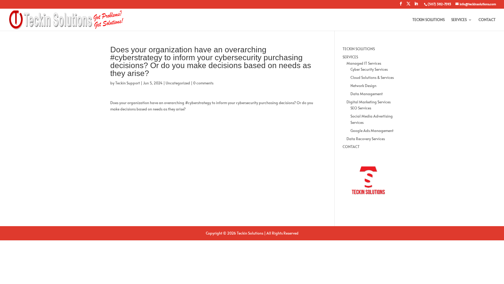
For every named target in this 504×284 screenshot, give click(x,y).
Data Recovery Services (365, 138)
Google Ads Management (371, 130)
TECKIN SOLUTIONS (428, 20)
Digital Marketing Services (368, 101)
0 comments (203, 82)
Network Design (363, 85)
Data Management (366, 93)
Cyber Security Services (369, 69)
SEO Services (360, 107)
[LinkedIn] (416, 5)
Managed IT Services (363, 63)
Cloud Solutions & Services (372, 77)
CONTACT (487, 20)
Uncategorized (178, 82)
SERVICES (459, 20)
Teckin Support (127, 82)
